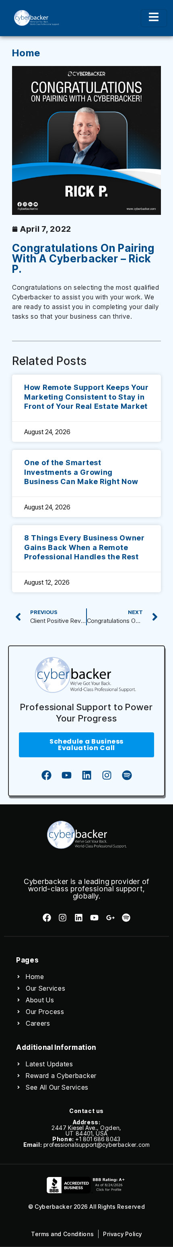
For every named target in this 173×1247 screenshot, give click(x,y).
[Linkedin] (86, 775)
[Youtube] (66, 775)
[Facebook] (46, 775)
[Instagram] (107, 775)
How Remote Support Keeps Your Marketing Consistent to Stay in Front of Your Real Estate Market (86, 396)
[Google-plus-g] (110, 917)
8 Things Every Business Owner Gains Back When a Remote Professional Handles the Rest (84, 547)
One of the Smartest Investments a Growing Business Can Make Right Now (81, 472)
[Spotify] (127, 775)
